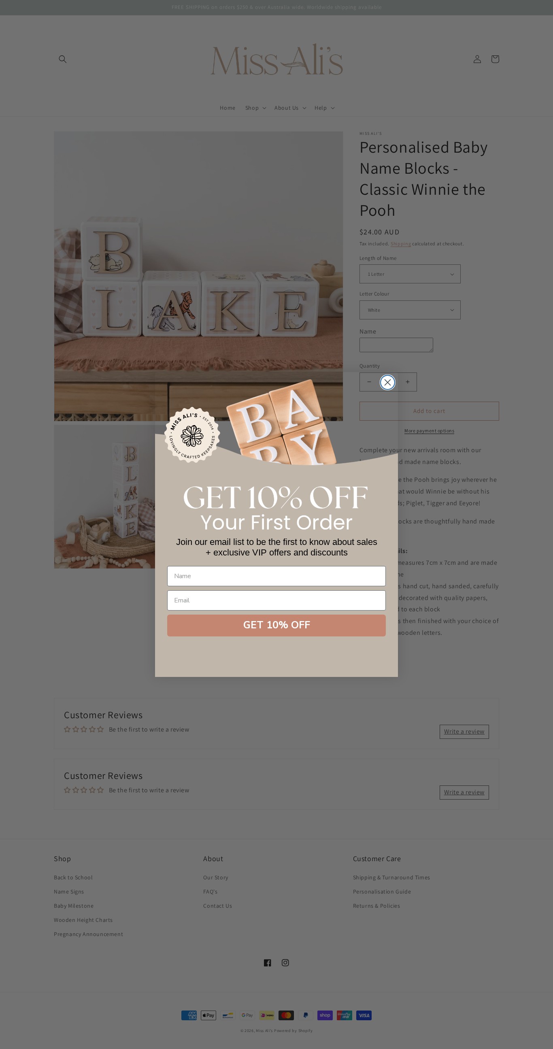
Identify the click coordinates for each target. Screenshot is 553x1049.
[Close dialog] (388, 382)
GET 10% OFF (276, 625)
